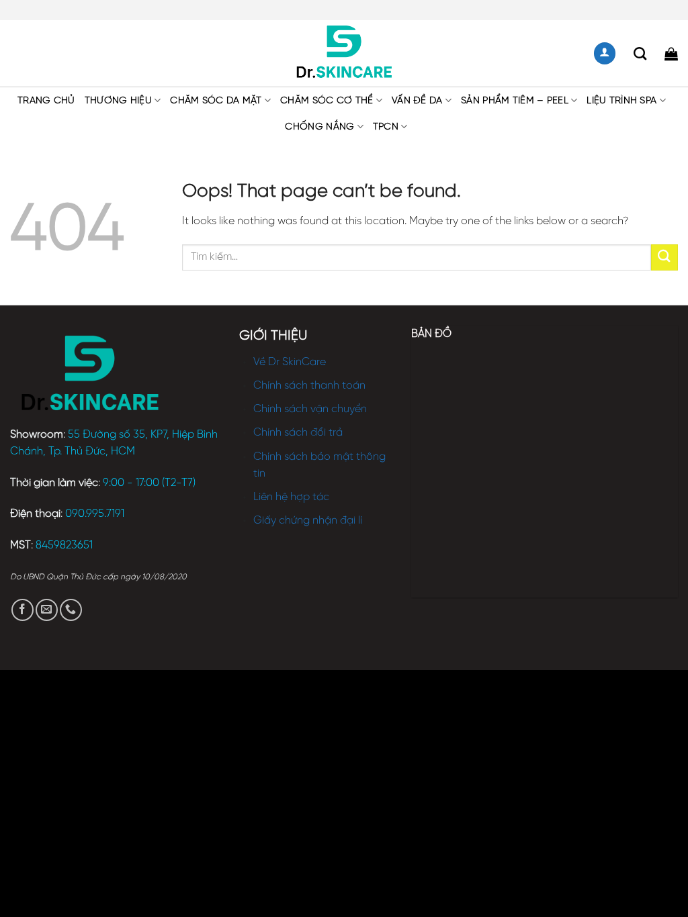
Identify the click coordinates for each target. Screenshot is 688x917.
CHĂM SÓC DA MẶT (215, 100)
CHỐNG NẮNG (319, 127)
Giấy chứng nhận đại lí (307, 520)
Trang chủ (46, 100)
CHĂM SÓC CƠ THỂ (326, 100)
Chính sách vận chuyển (310, 409)
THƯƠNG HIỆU (118, 100)
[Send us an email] (47, 610)
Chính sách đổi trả (298, 432)
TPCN (385, 127)
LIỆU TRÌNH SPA (621, 100)
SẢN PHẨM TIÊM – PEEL (514, 100)
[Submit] (664, 257)
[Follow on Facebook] (22, 610)
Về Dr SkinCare (289, 362)
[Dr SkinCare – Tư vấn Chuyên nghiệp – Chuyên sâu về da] (344, 53)
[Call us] (71, 610)
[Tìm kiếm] (640, 53)
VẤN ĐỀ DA (417, 100)
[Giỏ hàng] (671, 53)
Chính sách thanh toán (309, 385)
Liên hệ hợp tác (291, 497)
